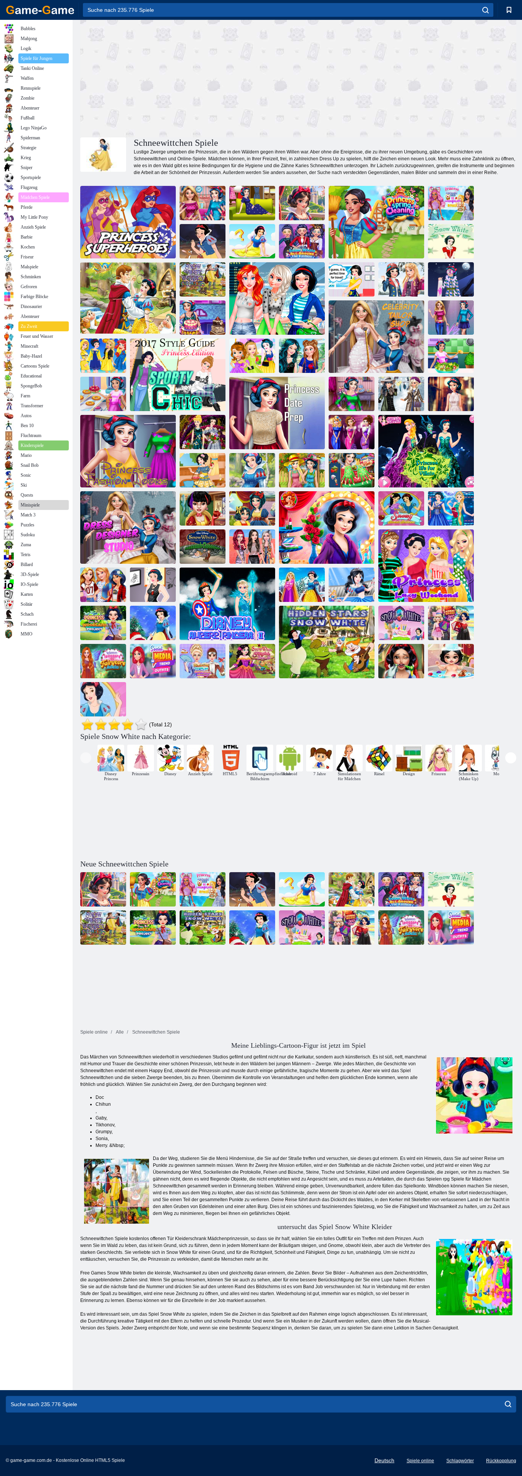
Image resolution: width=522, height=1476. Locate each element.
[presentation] (85, 757)
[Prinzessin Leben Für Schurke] (426, 451)
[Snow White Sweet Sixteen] (103, 699)
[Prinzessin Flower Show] (202, 432)
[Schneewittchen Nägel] (351, 470)
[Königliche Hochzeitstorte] (202, 317)
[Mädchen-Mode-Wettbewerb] (451, 317)
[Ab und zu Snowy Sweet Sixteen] (401, 508)
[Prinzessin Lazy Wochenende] (426, 565)
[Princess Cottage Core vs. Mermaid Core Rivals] (451, 203)
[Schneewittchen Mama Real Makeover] (252, 508)
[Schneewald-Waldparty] (252, 470)
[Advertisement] (189, 77)
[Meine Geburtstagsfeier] (351, 394)
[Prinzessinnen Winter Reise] (351, 279)
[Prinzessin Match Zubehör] (252, 356)
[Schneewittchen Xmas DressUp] (153, 623)
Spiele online (420, 1460)
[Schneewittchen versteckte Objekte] (202, 279)
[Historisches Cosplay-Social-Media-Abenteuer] (202, 661)
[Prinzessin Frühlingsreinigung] (376, 222)
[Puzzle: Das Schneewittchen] (202, 241)
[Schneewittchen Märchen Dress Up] (252, 661)
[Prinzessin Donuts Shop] (103, 394)
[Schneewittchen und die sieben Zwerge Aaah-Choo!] (202, 546)
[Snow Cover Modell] (451, 394)
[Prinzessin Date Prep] (277, 413)
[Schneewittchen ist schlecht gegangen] (153, 585)
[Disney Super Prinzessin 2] (227, 604)
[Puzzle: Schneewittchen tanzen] (128, 298)
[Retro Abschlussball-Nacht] (351, 432)
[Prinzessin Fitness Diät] (451, 356)
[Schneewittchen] (451, 241)
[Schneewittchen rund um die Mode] (302, 241)
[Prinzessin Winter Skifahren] (451, 279)
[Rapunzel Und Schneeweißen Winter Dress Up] (302, 585)
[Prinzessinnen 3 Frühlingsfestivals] (277, 298)
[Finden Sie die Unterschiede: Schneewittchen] (302, 203)
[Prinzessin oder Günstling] (103, 356)
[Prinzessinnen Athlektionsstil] (252, 546)
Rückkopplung (501, 1460)
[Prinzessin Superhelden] (128, 222)
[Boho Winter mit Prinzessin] (401, 394)
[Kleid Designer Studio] (128, 527)
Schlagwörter (460, 1460)
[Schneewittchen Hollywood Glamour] (326, 527)
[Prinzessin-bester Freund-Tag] (302, 356)
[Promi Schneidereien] (376, 336)
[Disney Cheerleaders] (351, 585)
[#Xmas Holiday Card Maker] (451, 623)
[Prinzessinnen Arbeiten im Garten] (302, 470)
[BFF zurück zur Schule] (103, 585)
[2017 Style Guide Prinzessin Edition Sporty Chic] (177, 375)
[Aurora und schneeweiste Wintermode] (401, 279)
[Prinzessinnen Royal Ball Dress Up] (451, 508)
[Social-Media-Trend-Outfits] (153, 661)
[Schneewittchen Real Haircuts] (202, 508)
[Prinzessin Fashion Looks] (128, 451)
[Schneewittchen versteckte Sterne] (326, 642)
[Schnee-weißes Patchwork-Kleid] (202, 470)
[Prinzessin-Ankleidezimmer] (252, 203)
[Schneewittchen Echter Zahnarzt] (401, 661)
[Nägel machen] (202, 203)
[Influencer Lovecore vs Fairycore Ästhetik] (103, 661)
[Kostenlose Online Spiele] (40, 10)
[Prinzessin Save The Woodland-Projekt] (103, 623)
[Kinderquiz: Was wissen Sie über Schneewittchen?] (252, 241)
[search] (485, 10)
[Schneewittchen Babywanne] (451, 661)
